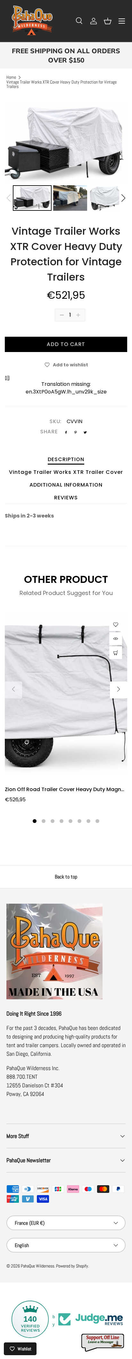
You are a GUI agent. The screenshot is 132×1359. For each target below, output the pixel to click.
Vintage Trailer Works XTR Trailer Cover (66, 472)
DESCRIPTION (66, 459)
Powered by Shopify (72, 1266)
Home (11, 77)
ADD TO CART (66, 344)
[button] (108, 21)
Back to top (66, 876)
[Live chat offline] (103, 1343)
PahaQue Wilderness (37, 1266)
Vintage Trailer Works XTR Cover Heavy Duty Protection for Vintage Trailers (61, 84)
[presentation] (13, 690)
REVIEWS (66, 497)
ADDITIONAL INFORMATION (66, 485)
